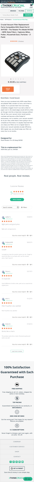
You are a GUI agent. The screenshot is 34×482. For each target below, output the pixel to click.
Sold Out (8, 89)
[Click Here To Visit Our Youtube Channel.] (22, 462)
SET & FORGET (18, 468)
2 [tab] (13, 79)
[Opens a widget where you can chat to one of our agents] (27, 479)
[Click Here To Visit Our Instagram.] (19, 462)
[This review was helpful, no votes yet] (27, 235)
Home (1, 19)
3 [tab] (16, 79)
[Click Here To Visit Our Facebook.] (11, 462)
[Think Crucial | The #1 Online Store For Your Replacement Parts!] (13, 5)
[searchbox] (9, 207)
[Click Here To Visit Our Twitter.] (14, 462)
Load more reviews (17, 351)
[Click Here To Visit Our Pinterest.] (17, 462)
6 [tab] (23, 79)
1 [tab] (11, 79)
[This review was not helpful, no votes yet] (30, 235)
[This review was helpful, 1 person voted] (27, 264)
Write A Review (17, 199)
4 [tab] (18, 79)
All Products (8, 19)
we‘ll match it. (17, 407)
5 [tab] (21, 79)
